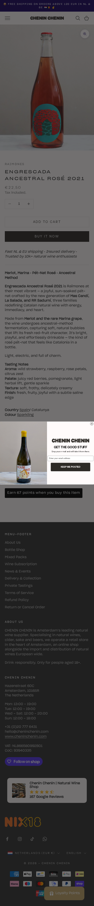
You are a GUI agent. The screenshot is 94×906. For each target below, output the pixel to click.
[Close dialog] (91, 423)
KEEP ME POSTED (71, 467)
